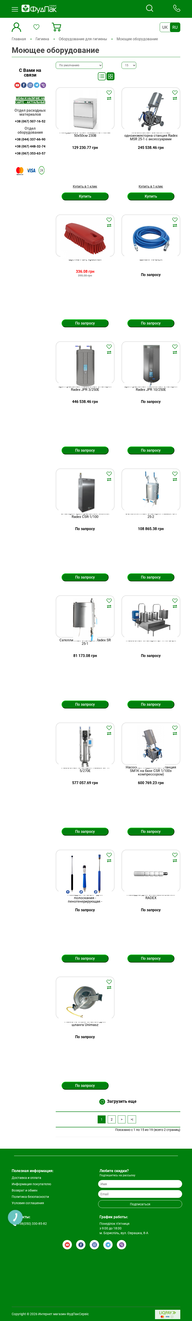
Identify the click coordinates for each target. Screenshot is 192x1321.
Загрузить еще (122, 1101)
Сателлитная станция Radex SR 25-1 (85, 642)
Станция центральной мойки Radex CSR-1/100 (85, 515)
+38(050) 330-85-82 (32, 1223)
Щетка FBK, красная (85, 259)
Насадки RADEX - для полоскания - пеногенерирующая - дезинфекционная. (85, 900)
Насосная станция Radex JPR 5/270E (85, 769)
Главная (19, 39)
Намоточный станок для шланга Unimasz (85, 1023)
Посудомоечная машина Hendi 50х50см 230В (85, 134)
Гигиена (42, 39)
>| (132, 1119)
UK (165, 27)
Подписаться (140, 1204)
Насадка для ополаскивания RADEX (151, 896)
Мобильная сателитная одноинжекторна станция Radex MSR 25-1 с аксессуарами (150, 135)
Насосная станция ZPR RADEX (151, 640)
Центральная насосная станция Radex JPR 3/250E (85, 388)
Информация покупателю (31, 1184)
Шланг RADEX (151, 259)
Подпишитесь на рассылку (117, 1175)
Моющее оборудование (137, 39)
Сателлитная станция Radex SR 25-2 (151, 515)
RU (175, 27)
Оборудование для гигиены (83, 39)
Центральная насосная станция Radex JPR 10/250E (150, 388)
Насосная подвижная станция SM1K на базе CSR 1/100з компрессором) (151, 771)
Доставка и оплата (26, 1178)
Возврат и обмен (24, 1190)
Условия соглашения (28, 1203)
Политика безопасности (30, 1197)
